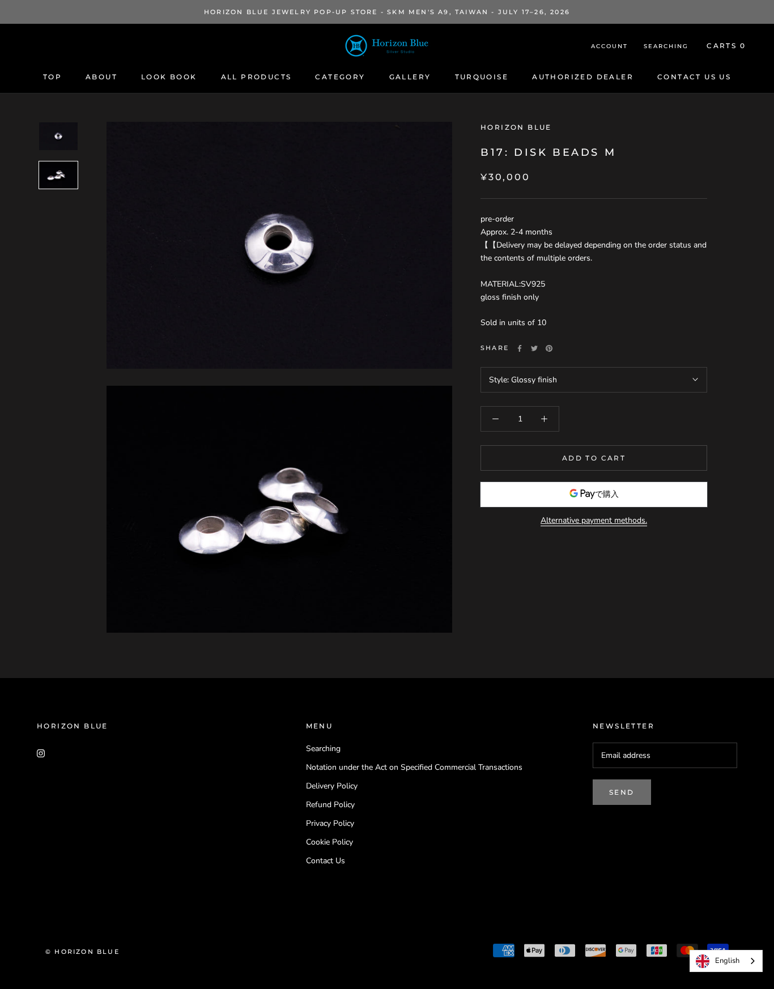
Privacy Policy (330, 823)
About (101, 77)
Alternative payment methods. (594, 520)
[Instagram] (41, 752)
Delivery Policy (332, 786)
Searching (666, 46)
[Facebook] (519, 348)
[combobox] (726, 961)
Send (622, 792)
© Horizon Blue (82, 952)
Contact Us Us (694, 77)
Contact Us (325, 860)
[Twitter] (534, 348)
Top (52, 77)
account (609, 46)
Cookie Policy (329, 842)
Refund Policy (330, 804)
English (727, 961)
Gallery (410, 77)
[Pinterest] (549, 348)
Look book (169, 77)
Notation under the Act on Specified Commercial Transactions (414, 767)
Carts (726, 45)
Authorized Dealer (582, 77)
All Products (256, 77)
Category (340, 77)
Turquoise (482, 77)
